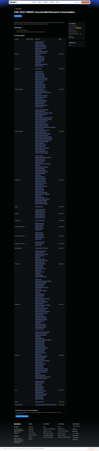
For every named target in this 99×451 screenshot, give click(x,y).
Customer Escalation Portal (64, 437)
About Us (31, 426)
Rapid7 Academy (61, 435)
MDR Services (17, 431)
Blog (44, 426)
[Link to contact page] (78, 2)
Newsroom (31, 431)
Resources (45, 2)
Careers (30, 439)
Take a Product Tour (18, 439)
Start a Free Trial (17, 438)
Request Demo (85, 2)
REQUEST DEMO (18, 16)
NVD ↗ (70, 45)
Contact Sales (17, 442)
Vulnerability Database (48, 435)
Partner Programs (33, 435)
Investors (31, 437)
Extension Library (62, 433)
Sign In (59, 426)
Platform (34, 2)
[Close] (97, 449)
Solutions (16, 433)
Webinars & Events (47, 431)
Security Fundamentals (48, 437)
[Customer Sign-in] (80, 2)
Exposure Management (19, 430)
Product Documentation (63, 431)
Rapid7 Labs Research (48, 433)
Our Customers (32, 433)
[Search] (75, 2)
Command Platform (18, 429)
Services (39, 2)
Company (57, 2)
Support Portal (61, 428)
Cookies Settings (91, 448)
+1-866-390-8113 (76, 426)
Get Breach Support (18, 441)
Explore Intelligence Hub (22, 416)
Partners (52, 2)
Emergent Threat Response (49, 428)
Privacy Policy (41, 448)
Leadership (31, 428)
